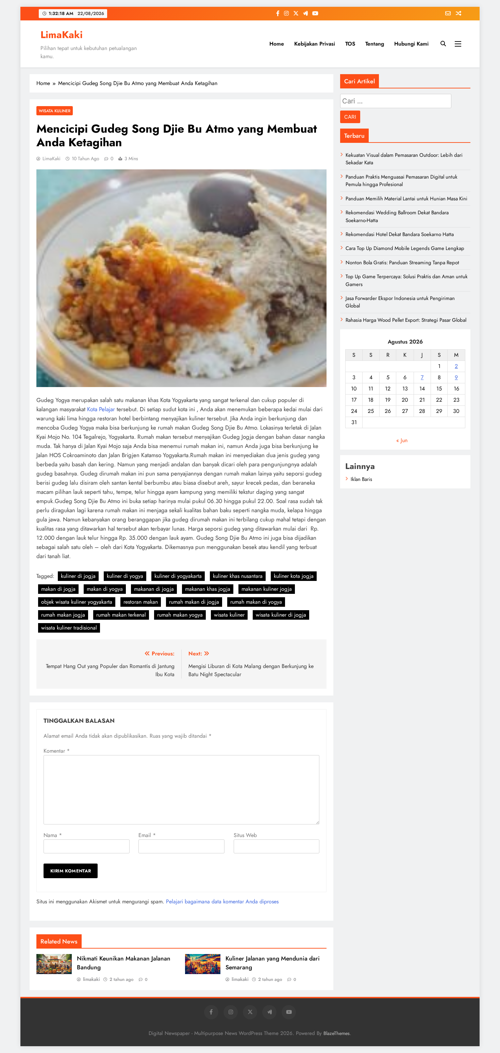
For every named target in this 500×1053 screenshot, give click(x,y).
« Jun (401, 440)
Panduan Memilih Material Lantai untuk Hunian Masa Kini (406, 198)
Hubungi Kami (411, 44)
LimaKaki (61, 35)
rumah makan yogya (180, 615)
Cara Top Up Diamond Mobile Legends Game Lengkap (405, 248)
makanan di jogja (154, 589)
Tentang (374, 44)
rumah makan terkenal (121, 615)
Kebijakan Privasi (314, 44)
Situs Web (245, 835)
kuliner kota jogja (294, 576)
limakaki (91, 979)
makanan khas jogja (207, 589)
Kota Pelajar (101, 409)
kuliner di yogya (125, 576)
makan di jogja (58, 589)
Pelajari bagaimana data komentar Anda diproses (222, 901)
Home (276, 44)
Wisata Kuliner (54, 111)
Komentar (57, 751)
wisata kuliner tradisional (69, 628)
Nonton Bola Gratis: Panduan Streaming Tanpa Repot (402, 262)
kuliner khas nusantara (238, 576)
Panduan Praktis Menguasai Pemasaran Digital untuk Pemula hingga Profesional (401, 180)
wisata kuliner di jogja (281, 615)
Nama (53, 835)
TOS (350, 44)
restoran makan (140, 602)
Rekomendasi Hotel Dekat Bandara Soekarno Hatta (400, 234)
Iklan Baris (361, 479)
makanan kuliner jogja (266, 589)
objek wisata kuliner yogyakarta (76, 602)
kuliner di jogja (78, 576)
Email (147, 835)
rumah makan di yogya (256, 602)
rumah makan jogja (63, 615)
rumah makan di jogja (194, 602)
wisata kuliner (229, 615)
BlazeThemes (336, 1033)
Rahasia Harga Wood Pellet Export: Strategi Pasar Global (406, 320)
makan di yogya (105, 589)
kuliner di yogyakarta (178, 576)
